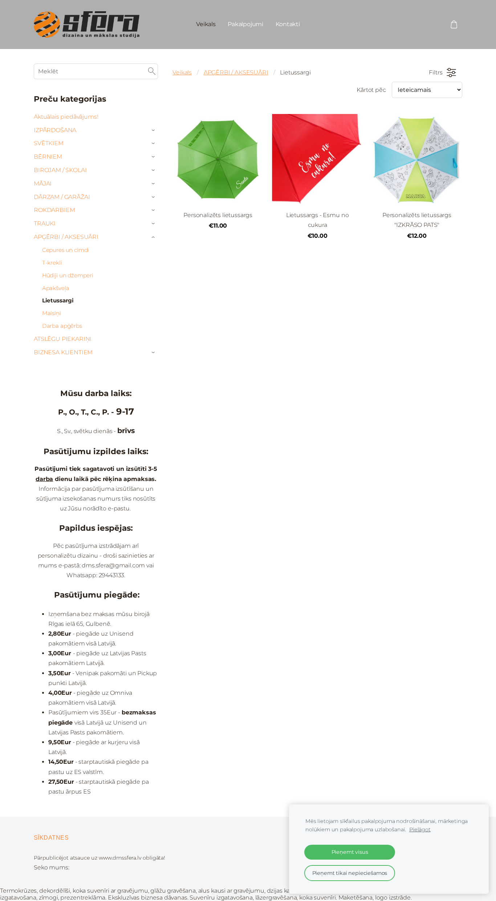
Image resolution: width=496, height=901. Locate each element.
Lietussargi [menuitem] (58, 300)
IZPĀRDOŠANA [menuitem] (55, 130)
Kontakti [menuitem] (288, 24)
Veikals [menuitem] (205, 24)
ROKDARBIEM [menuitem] (54, 210)
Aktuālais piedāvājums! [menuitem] (66, 116)
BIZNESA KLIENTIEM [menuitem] (63, 352)
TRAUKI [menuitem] (45, 223)
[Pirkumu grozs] (454, 24)
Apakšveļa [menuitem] (55, 288)
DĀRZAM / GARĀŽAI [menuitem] (62, 196)
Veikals (182, 72)
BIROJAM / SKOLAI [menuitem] (60, 170)
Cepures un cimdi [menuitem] (65, 249)
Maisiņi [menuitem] (51, 313)
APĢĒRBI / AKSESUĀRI (236, 72)
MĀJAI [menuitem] (43, 183)
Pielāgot (420, 829)
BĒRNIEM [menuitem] (48, 156)
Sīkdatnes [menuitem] (51, 838)
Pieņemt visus (350, 852)
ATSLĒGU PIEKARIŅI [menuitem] (63, 338)
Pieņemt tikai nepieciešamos (349, 873)
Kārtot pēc (371, 89)
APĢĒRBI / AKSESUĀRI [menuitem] (66, 236)
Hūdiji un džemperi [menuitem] (67, 275)
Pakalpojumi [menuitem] (245, 24)
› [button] (154, 130)
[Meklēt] (152, 71)
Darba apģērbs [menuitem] (62, 325)
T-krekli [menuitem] (52, 262)
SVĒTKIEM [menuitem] (49, 143)
